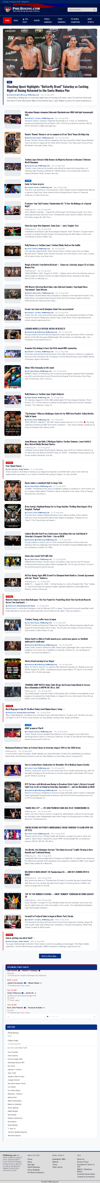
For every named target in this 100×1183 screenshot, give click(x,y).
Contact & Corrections (86, 1177)
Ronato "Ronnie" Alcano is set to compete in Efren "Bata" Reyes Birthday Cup (57, 134)
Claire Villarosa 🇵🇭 (15, 993)
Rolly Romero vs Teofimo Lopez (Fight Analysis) (44, 394)
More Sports (91, 20)
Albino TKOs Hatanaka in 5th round (39, 367)
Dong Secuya (32, 166)
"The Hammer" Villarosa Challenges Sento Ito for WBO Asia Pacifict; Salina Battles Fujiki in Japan (59, 415)
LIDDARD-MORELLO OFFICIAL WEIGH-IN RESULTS (45, 328)
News (16, 20)
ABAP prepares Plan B (34, 728)
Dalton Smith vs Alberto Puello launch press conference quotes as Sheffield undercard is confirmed (56, 640)
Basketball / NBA (58, 1159)
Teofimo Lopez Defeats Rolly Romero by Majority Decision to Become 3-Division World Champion (57, 161)
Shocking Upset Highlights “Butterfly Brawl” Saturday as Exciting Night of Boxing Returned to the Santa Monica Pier (47, 88)
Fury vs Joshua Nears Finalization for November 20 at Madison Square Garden (57, 764)
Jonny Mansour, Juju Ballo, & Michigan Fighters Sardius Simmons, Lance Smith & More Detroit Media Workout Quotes (58, 443)
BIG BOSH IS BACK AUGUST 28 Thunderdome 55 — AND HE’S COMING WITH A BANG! (57, 873)
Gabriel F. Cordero (34, 118)
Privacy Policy (83, 1162)
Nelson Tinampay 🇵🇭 (31, 970)
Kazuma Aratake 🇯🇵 (36, 1008)
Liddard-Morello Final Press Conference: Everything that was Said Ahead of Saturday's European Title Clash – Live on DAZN (56, 535)
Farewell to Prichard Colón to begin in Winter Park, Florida (49, 916)
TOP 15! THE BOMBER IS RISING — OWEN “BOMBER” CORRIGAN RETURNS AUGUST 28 (59, 895)
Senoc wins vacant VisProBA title (39, 555)
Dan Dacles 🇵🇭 (13, 970)
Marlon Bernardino (34, 138)
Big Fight (31, 1165)
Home (7, 20)
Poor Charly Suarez (14, 465)
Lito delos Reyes (33, 371)
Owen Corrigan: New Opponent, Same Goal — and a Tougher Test (52, 225)
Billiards (55, 1162)
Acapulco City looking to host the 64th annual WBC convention (51, 348)
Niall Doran (12, 606)
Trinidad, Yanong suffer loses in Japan (40, 619)
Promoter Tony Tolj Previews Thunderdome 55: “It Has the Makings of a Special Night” (58, 205)
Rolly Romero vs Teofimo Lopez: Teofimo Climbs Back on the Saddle (52, 245)
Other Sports (57, 1167)
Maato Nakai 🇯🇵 (35, 983)
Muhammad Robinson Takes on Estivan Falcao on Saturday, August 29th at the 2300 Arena (42, 747)
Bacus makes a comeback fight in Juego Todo (43, 482)
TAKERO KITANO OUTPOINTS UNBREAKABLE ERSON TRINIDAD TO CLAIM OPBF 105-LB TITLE (59, 829)
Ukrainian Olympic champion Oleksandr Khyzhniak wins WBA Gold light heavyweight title (59, 113)
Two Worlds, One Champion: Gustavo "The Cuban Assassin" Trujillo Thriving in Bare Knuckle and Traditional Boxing (59, 851)
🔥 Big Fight (25, 20)
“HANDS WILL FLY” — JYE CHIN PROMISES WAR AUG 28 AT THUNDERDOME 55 (57, 807)
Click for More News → (50, 956)
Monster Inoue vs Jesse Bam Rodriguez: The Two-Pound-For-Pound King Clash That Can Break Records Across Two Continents (48, 601)
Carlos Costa (32, 420)
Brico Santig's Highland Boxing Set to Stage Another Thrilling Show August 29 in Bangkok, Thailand (58, 508)
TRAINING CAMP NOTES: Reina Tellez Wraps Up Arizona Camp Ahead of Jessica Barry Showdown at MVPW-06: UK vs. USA (57, 686)
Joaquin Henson (33, 187)
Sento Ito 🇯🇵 (31, 993)
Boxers (37, 20)
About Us (80, 1159)
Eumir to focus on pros (34, 183)
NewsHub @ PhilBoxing (18, 95)
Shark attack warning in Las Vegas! (39, 661)
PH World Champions (75, 20)
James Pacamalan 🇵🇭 (16, 983)
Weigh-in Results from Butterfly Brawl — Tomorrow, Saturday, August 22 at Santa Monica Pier (59, 266)
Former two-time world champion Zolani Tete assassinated (49, 309)
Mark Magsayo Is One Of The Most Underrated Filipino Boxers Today (34, 709)
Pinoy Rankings (61, 20)
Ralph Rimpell (32, 397)
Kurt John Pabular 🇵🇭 (16, 1008)
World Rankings (48, 20)
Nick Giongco (13, 469)
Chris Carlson (32, 249)
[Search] (94, 10)
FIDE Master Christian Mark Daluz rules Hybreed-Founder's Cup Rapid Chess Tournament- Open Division (56, 288)
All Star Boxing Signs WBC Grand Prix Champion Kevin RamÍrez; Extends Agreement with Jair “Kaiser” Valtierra (59, 577)
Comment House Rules (86, 1174)
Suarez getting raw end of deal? (19, 937)
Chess (54, 1165)
